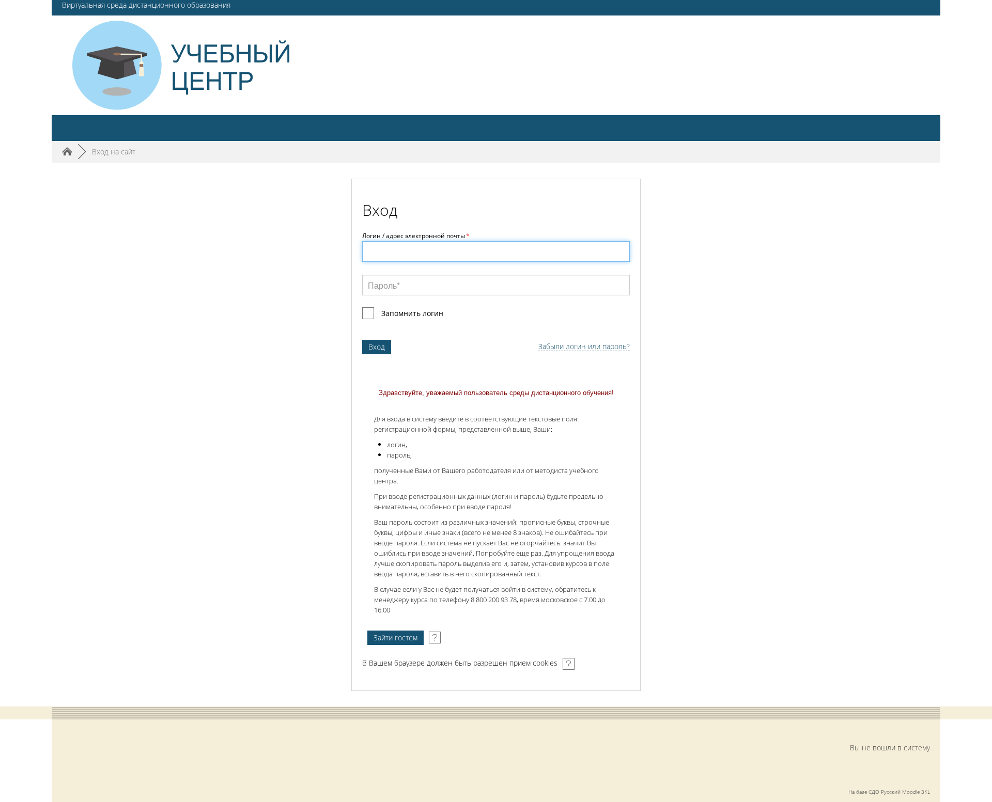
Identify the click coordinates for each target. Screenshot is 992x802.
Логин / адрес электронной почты (416, 235)
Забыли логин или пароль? (584, 346)
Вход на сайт (113, 151)
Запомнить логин (412, 313)
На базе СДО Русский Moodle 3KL (889, 791)
